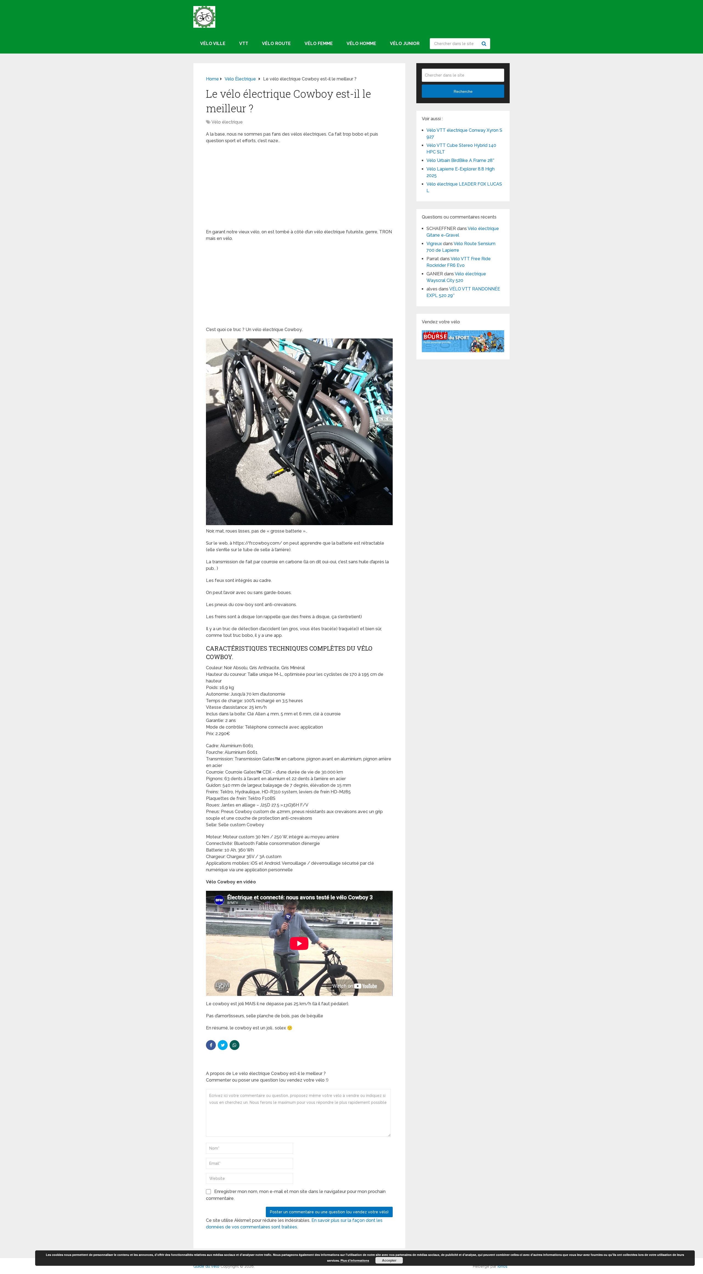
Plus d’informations (355, 1260)
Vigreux (434, 243)
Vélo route (276, 43)
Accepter (389, 1260)
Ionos (502, 1266)
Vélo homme (361, 43)
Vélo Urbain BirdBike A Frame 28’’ (460, 160)
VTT (243, 43)
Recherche (484, 43)
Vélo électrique (227, 122)
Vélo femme (319, 43)
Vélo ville (212, 43)
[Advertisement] (299, 188)
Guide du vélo (206, 1266)
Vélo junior (405, 43)
